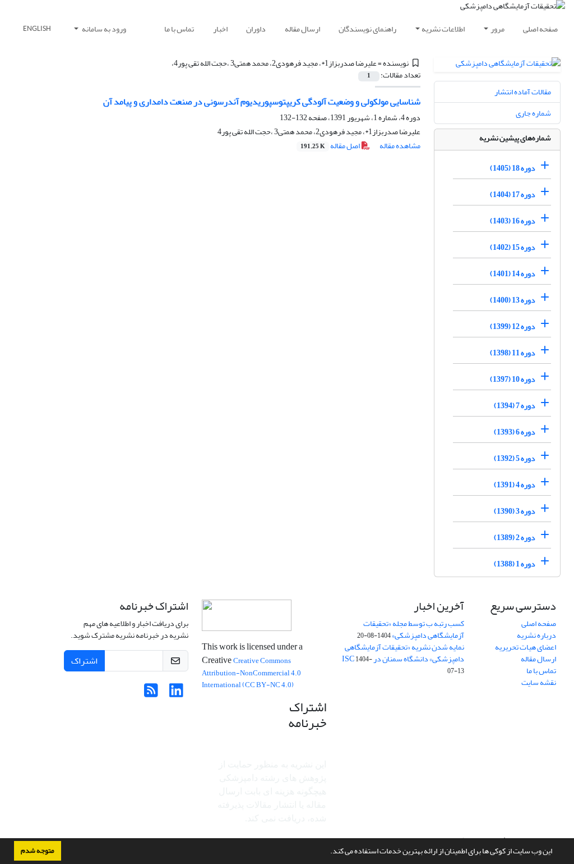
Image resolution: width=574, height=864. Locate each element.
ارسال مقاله (302, 28)
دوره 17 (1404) (512, 194)
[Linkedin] (176, 693)
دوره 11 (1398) (512, 352)
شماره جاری (533, 113)
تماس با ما (179, 28)
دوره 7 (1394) (514, 405)
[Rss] (151, 693)
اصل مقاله (330, 145)
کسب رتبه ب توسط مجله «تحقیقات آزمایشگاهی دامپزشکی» (413, 629)
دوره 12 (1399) (512, 326)
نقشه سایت (538, 682)
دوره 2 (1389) (514, 537)
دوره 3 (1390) (514, 511)
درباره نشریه (536, 635)
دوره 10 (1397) (512, 379)
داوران (256, 28)
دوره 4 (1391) (514, 484)
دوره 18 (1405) (512, 168)
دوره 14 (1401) (512, 273)
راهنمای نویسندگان (367, 28)
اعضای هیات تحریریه (525, 647)
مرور (497, 28)
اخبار (220, 28)
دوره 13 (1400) (512, 300)
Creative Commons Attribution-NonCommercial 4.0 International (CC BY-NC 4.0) (251, 672)
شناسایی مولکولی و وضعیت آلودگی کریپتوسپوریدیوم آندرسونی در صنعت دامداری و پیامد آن (261, 101)
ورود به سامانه (103, 28)
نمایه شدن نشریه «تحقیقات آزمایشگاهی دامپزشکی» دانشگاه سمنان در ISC (403, 652)
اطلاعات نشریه (443, 28)
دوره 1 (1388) (514, 564)
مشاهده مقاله (399, 145)
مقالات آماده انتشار (522, 91)
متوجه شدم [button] (37, 850)
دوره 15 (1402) (512, 247)
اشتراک (84, 660)
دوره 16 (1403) (512, 220)
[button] (327, 852)
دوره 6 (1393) (514, 432)
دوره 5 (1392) (514, 458)
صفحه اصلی (540, 28)
